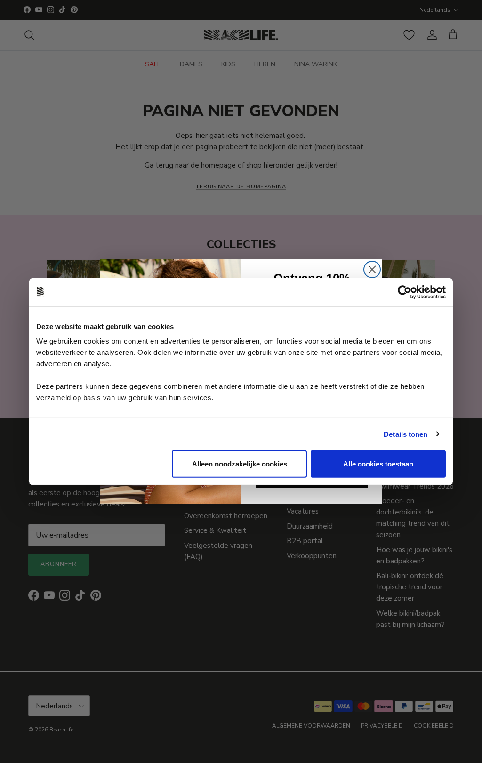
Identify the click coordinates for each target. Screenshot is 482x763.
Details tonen (405, 434)
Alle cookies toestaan (378, 464)
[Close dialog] (372, 269)
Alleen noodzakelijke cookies (239, 464)
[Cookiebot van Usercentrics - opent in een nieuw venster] (404, 292)
